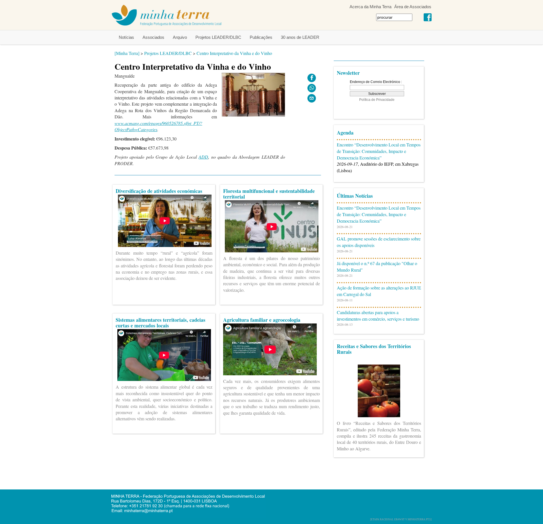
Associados (153, 37)
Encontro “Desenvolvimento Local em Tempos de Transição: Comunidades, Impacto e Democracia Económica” (379, 151)
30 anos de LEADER (300, 37)
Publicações (261, 37)
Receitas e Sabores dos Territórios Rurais (374, 348)
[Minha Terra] (127, 53)
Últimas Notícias (355, 195)
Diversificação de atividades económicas (159, 191)
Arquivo (180, 37)
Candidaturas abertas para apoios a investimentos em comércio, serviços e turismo (378, 315)
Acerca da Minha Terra (370, 6)
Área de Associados (412, 6)
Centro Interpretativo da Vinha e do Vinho (234, 53)
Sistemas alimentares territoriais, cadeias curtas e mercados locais (160, 322)
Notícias (126, 37)
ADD (203, 157)
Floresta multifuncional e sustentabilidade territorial (269, 193)
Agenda (345, 132)
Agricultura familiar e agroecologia (261, 319)
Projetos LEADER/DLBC (218, 37)
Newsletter (348, 72)
